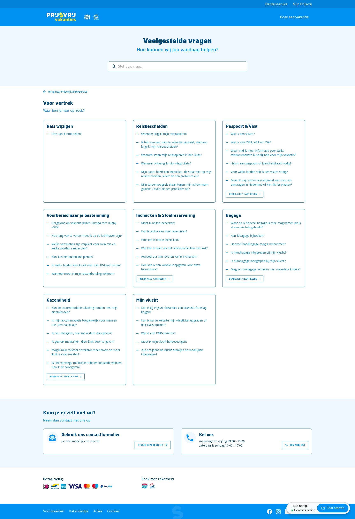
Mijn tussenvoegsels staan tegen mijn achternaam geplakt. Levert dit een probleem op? (174, 187)
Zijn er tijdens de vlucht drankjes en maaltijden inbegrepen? (172, 352)
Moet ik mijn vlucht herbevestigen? (164, 341)
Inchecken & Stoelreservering (165, 215)
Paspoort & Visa (241, 126)
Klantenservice (276, 4)
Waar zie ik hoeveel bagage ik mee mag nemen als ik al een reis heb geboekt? (266, 225)
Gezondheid (58, 299)
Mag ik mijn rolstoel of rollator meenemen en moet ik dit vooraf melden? (86, 352)
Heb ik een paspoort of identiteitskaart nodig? (261, 163)
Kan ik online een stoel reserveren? (164, 231)
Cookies (113, 511)
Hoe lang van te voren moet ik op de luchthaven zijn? (87, 236)
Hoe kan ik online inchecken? (160, 240)
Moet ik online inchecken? (158, 223)
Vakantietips (78, 511)
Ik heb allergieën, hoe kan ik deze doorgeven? (82, 333)
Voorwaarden (53, 511)
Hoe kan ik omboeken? (67, 134)
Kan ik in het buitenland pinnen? (72, 257)
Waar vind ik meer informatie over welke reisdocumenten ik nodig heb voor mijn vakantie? (263, 153)
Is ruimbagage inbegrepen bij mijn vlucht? (258, 261)
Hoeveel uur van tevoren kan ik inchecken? (169, 256)
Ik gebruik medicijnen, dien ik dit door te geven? (83, 341)
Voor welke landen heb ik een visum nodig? (259, 172)
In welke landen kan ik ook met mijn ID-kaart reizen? (86, 265)
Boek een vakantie (294, 17)
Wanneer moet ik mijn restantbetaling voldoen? (83, 274)
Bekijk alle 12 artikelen (243, 278)
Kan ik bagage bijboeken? (247, 236)
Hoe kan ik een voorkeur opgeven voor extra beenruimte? (171, 267)
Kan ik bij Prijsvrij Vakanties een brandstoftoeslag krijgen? (173, 310)
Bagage (233, 215)
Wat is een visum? (243, 134)
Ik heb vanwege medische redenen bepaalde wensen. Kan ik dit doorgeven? (87, 365)
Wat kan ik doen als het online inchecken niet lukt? (174, 248)
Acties (97, 511)
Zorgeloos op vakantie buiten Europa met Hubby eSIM (84, 225)
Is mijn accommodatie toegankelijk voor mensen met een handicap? (84, 322)
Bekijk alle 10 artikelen (64, 376)
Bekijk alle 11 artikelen (243, 194)
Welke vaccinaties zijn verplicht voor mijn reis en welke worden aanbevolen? (83, 246)
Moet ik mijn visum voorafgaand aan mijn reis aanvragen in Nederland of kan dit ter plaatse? (261, 182)
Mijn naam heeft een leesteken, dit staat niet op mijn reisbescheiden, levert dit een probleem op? (176, 174)
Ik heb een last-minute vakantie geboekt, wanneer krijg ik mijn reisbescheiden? (174, 144)
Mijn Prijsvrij (302, 4)
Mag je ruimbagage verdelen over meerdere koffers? (266, 269)
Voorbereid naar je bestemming (78, 215)
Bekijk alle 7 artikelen (153, 278)
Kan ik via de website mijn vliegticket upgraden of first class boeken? (173, 322)
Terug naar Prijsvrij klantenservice (67, 91)
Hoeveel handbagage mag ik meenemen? (258, 244)
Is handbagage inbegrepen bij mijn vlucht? (258, 252)
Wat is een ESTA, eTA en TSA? (251, 142)
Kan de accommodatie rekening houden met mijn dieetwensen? (85, 310)
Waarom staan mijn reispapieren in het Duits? (171, 155)
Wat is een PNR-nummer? (158, 333)
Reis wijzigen (60, 126)
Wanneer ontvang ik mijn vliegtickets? (166, 163)
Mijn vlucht (147, 299)
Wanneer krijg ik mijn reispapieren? (164, 134)
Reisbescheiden (152, 126)
